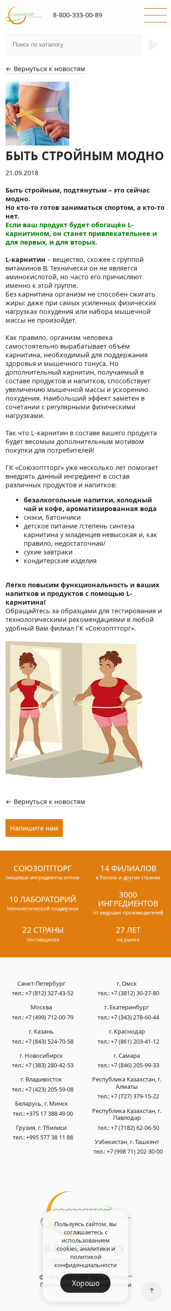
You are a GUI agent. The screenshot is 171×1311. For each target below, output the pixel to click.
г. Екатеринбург (126, 1007)
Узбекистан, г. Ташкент (127, 1142)
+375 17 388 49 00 (49, 1113)
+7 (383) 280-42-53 (49, 1065)
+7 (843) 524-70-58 (49, 1041)
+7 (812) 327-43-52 (49, 993)
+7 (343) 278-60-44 (135, 1017)
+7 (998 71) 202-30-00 (135, 1151)
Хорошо (85, 1283)
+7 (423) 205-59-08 (49, 1089)
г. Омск (127, 983)
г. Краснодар (127, 1031)
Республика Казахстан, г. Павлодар (126, 1114)
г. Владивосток (41, 1079)
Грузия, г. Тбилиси (41, 1128)
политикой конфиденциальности (85, 1261)
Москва (41, 1007)
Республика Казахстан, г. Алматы (126, 1083)
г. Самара (127, 1056)
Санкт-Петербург (41, 983)
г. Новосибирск (41, 1056)
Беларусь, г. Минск (41, 1103)
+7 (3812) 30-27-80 (135, 993)
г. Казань (41, 1031)
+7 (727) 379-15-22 (135, 1096)
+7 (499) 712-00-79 (49, 1017)
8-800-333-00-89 (77, 14)
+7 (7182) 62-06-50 (135, 1127)
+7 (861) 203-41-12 (135, 1041)
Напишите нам (34, 828)
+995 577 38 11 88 (49, 1137)
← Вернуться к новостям (45, 68)
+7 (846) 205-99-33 (135, 1065)
